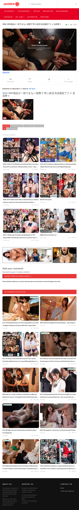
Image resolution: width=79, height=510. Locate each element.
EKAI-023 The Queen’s (46, 199)
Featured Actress (17, 126)
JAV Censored (9, 11)
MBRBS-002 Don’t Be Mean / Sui (48, 235)
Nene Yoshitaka (12, 128)
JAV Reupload (39, 126)
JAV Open (31, 89)
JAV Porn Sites (32, 17)
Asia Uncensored (62, 11)
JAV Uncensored (24, 11)
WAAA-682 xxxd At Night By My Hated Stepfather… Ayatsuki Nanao (57, 322)
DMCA (62, 488)
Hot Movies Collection (14, 292)
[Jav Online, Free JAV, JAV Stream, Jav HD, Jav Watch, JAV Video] (11, 4)
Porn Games (44, 17)
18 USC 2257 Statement (67, 491)
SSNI (5, 93)
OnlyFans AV (8, 17)
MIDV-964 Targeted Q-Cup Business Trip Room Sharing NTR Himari (58, 430)
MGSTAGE (37, 11)
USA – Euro (19, 17)
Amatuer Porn (48, 11)
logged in (14, 272)
